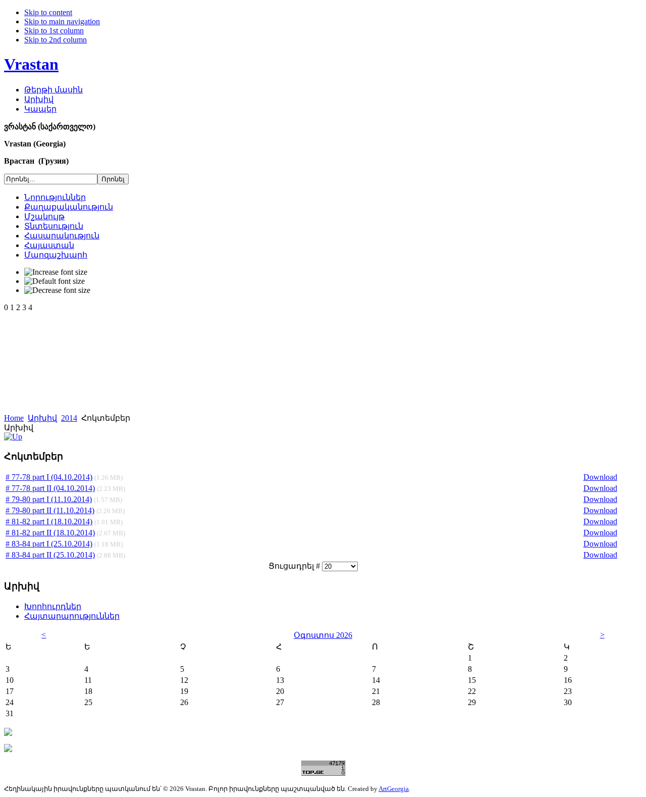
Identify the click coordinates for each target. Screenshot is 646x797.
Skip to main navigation (62, 21)
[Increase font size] (55, 272)
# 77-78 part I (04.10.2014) (49, 477)
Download (600, 477)
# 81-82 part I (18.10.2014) (49, 521)
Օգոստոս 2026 (323, 635)
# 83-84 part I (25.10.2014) (49, 543)
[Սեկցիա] (13, 436)
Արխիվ (38, 99)
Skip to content (48, 12)
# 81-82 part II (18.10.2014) (50, 532)
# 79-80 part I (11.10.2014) (49, 499)
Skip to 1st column (54, 30)
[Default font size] (54, 281)
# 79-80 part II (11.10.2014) (50, 510)
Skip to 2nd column (55, 39)
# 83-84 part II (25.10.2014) (50, 555)
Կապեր (40, 109)
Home (14, 418)
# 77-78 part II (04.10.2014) (50, 488)
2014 (69, 418)
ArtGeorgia (394, 788)
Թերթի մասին (53, 89)
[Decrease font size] (57, 290)
